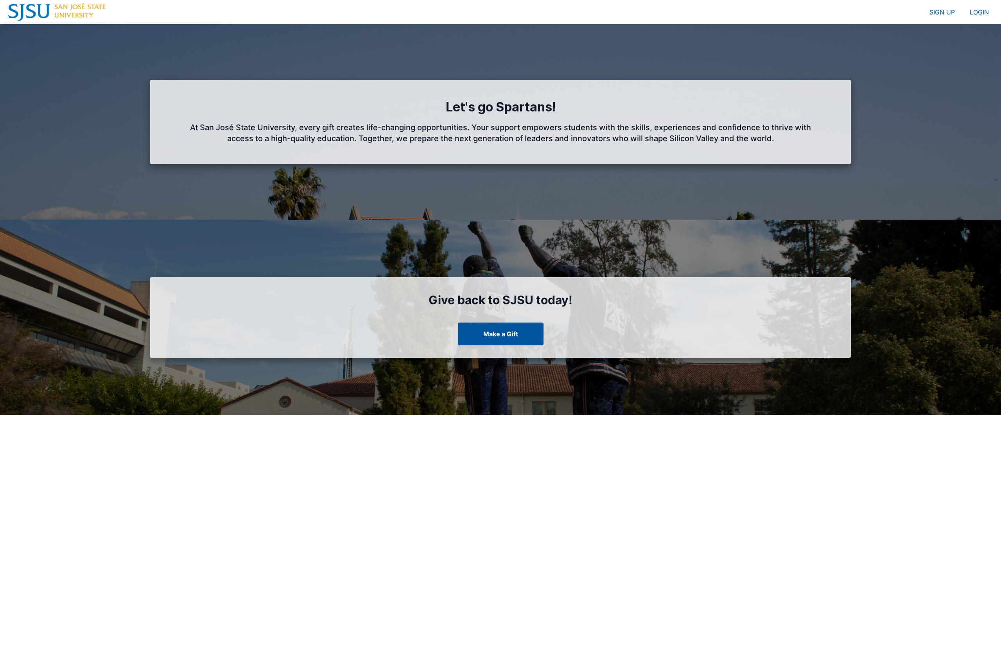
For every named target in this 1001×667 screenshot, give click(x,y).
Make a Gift (500, 334)
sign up (942, 12)
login (979, 12)
